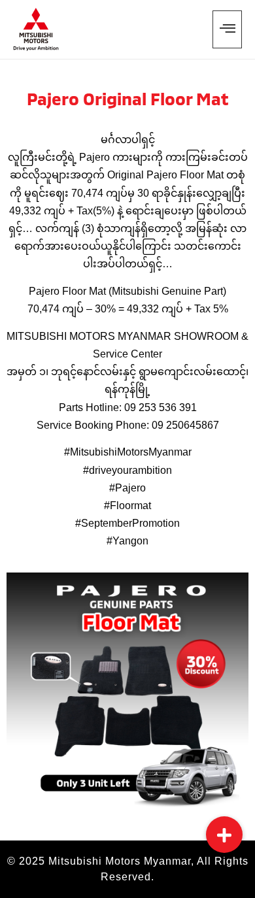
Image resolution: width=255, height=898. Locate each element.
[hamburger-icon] (227, 29)
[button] (224, 834)
